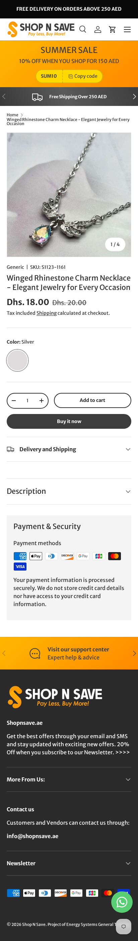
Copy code (85, 76)
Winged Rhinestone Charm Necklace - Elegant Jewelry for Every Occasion (68, 122)
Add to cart (92, 400)
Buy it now (69, 421)
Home (12, 115)
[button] (112, 29)
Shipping (47, 313)
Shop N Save (34, 924)
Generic (15, 267)
